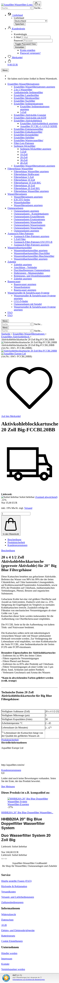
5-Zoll (23, 112)
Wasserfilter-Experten (18, 804)
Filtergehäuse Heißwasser (26, 174)
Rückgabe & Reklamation (14, 886)
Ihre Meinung (8, 786)
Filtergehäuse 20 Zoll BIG (27, 188)
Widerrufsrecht (8, 914)
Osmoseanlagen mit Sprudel (28, 304)
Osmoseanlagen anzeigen (26, 211)
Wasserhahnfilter (22, 202)
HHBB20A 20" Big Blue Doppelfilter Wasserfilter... (27, 812)
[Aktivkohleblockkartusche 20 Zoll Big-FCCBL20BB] (29, 350)
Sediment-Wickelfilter (24, 146)
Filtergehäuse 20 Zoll (24, 185)
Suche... (38, 8)
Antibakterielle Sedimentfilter (28, 92)
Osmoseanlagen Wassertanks (28, 228)
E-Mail (17, 37)
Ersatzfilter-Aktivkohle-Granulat (30, 115)
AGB (4, 925)
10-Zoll (24, 154)
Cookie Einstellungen (12, 941)
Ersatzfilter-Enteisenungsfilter (28, 129)
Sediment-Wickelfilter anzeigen (35, 149)
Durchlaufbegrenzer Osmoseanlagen (32, 270)
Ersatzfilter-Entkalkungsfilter (28, 132)
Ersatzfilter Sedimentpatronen (28, 103)
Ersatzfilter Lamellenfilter (26, 95)
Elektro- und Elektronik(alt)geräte (18, 930)
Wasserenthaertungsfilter (20, 247)
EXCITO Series (22, 199)
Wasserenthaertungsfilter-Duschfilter (32, 253)
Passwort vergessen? (30, 53)
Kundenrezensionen (17, 545)
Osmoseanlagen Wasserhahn (28, 222)
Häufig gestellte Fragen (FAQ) (16, 881)
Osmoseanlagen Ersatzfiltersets (29, 216)
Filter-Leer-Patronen (24, 143)
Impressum (6, 958)
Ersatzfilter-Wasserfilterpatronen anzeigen (34, 86)
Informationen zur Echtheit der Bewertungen (29, 979)
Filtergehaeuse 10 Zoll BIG (27, 182)
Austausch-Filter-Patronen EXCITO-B (33, 242)
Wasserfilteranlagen (17, 194)
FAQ (10, 312)
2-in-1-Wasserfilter (23, 89)
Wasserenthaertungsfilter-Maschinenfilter (34, 256)
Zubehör (12, 261)
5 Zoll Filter (20, 239)
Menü (5, 70)
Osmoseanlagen (15, 208)
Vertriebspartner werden (13, 969)
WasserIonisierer (22, 287)
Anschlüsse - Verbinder (25, 267)
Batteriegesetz (8, 935)
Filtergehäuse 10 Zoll (24, 180)
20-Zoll (24, 157)
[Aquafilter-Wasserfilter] (17, 4)
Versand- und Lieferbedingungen (17, 897)
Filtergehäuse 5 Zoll (24, 177)
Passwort (18, 40)
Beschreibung (14, 539)
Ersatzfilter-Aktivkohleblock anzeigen (39, 123)
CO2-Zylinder (21, 301)
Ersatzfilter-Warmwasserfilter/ (28, 140)
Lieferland (19, 18)
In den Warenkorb (11, 534)
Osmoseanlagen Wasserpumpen (29, 225)
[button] (2, 858)
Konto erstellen (27, 50)
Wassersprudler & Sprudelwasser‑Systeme (28, 292)
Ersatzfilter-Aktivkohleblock (28, 120)
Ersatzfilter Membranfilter (26, 98)
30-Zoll (24, 160)
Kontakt (5, 964)
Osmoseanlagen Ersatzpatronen (29, 219)
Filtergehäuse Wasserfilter (20, 168)
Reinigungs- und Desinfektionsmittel (32, 276)
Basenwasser (14, 281)
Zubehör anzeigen (23, 264)
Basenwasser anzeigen (25, 284)
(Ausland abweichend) (46, 497)
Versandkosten (8, 891)
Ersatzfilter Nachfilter (24, 101)
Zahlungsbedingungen (12, 902)
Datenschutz (7, 919)
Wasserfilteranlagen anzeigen (28, 197)
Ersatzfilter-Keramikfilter (26, 134)
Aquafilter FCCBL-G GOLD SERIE (38, 126)
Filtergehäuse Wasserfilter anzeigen (31, 171)
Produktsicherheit (16, 542)
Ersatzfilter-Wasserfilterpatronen (23, 84)
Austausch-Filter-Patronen (21, 233)
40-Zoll (24, 163)
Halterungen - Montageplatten (29, 273)
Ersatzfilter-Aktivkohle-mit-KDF (30, 117)
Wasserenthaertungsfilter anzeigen (31, 250)
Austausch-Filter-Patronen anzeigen (31, 236)
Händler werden (9, 953)
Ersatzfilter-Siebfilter (24, 137)
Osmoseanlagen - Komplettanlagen (31, 213)
